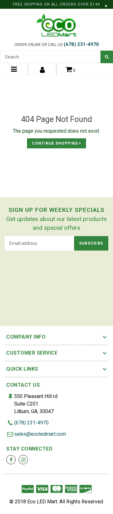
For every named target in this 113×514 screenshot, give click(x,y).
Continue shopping (55, 143)
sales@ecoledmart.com (40, 434)
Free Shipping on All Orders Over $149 (56, 4)
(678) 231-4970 (81, 44)
